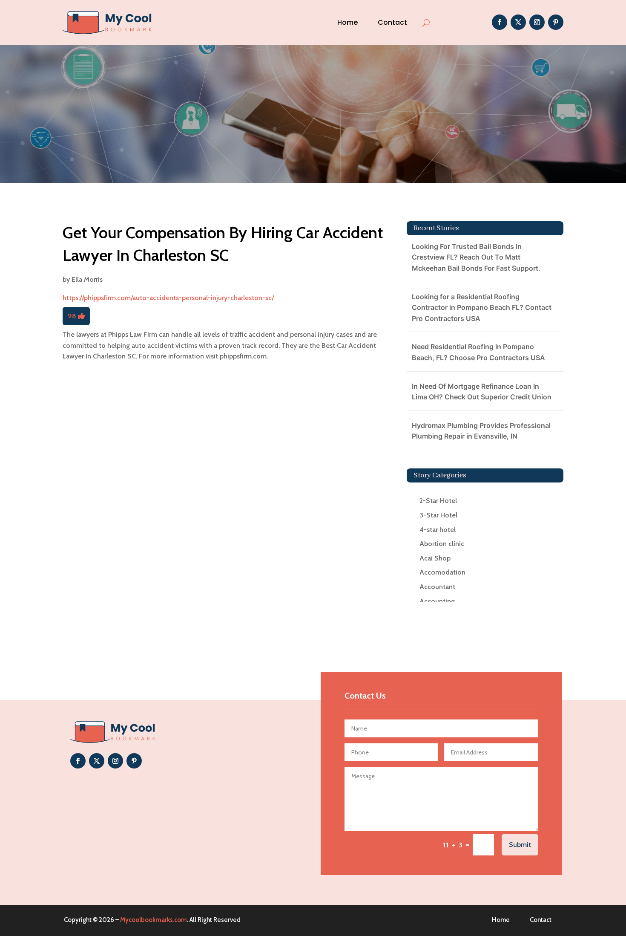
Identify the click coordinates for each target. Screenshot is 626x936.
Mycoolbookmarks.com (153, 920)
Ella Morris (87, 279)
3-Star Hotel (438, 515)
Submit (520, 845)
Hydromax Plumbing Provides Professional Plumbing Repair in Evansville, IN (481, 431)
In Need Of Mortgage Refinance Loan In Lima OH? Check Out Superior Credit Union (481, 392)
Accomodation (442, 572)
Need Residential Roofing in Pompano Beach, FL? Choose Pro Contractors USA (478, 352)
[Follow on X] (518, 22)
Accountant (437, 587)
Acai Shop (435, 558)
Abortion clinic (441, 544)
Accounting (437, 601)
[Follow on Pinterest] (555, 22)
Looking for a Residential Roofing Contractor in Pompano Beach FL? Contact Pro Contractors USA (481, 307)
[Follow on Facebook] (499, 22)
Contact (392, 22)
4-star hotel (437, 530)
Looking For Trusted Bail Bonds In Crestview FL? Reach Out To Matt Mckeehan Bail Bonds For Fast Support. (476, 257)
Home (347, 22)
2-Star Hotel (438, 501)
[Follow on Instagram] (537, 22)
